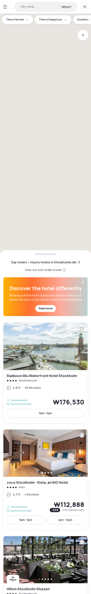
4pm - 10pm (65, 520)
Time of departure (50, 19)
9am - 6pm (45, 413)
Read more (45, 308)
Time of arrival (15, 19)
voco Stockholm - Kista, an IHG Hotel (45, 479)
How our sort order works (43, 270)
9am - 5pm (25, 520)
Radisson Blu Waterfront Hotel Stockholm (45, 373)
